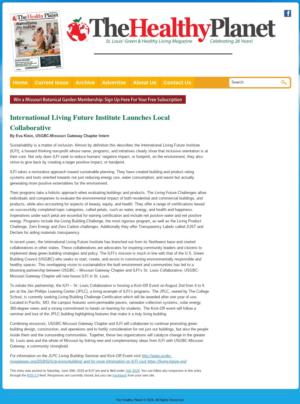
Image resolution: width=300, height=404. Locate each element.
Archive (85, 83)
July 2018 (132, 370)
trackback (119, 375)
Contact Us (177, 83)
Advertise (114, 83)
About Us (144, 83)
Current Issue (52, 83)
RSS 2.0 (33, 375)
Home (20, 83)
